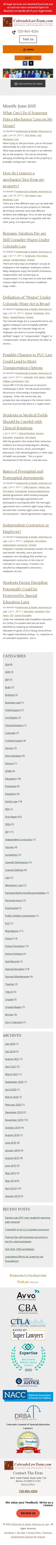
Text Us (28, 39)
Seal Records (12, 961)
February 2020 (13, 1104)
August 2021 (12, 1059)
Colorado (28, 377)
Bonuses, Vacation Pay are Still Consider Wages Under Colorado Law (26, 240)
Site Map (21, 1532)
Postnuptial (21, 491)
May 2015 (10, 1173)
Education (8, 437)
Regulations (12, 931)
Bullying (9, 695)
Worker (31, 259)
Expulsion (19, 437)
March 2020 (11, 1097)
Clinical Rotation (27, 433)
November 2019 (14, 1120)
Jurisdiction (11, 855)
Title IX (9, 991)
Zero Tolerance (13, 1022)
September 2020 (14, 1082)
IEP (12, 615)
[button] (28, 50)
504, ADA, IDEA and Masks (19, 1249)
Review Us (28, 1513)
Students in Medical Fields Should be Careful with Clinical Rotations (25, 421)
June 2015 (10, 1165)
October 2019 (12, 1127)
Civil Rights (11, 717)
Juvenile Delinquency (16, 862)
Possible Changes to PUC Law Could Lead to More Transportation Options (27, 361)
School (9, 938)
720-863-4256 (28, 31)
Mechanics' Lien (11, 139)
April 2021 (10, 1066)
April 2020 (10, 1089)
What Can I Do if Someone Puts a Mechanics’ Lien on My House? (28, 119)
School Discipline (23, 615)
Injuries (9, 847)
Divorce (9, 763)
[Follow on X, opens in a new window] (31, 63)
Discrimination (13, 755)
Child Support (30, 487)
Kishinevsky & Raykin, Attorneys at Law (30, 1524)
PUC (27, 381)
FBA (7, 809)
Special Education (14, 969)
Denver (29, 313)
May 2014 (10, 1180)
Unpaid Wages (18, 259)
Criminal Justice (13, 740)
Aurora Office (28, 1484)
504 (7, 664)
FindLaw (41, 1536)
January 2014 (12, 1196)
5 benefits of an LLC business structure (27, 1229)
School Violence (14, 953)
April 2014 (10, 1188)
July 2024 (10, 1051)
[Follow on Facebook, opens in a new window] (25, 63)
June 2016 (10, 1142)
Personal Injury (13, 900)
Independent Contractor (15, 544)
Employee (30, 255)
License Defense (14, 870)
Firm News (30, 135)
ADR (7, 672)
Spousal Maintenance (38, 491)
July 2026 (10, 1043)
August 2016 (12, 1135)
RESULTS (28, 57)
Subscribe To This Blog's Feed (29, 1275)
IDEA (7, 824)
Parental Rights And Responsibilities (25, 893)
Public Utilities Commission (20, 915)
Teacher (9, 984)
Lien (39, 135)
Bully (8, 687)
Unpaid (6, 259)
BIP (7, 679)
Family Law (44, 487)
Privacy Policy (34, 1532)
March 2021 (11, 1074)
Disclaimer (9, 1532)
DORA (8, 771)
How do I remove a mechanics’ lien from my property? (23, 179)
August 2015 (12, 1158)
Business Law (12, 702)
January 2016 (12, 1150)
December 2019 (14, 1112)
